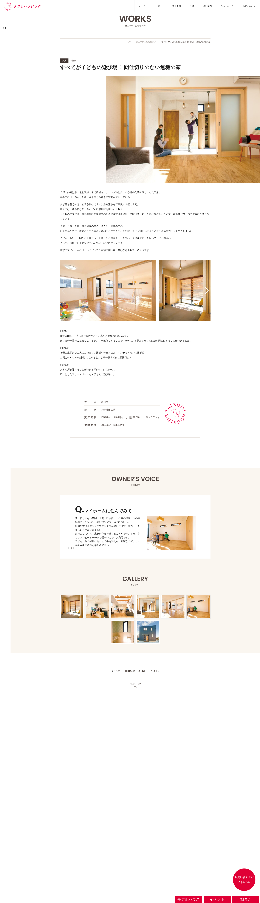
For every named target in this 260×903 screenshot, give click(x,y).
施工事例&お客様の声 (146, 41)
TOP (129, 41)
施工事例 (176, 6)
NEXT (154, 671)
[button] (64, 290)
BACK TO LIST (136, 671)
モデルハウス (188, 899)
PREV (116, 671)
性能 (192, 6)
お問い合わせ (249, 6)
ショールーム (227, 6)
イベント (159, 6)
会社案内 (207, 6)
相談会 (245, 899)
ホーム (142, 6)
